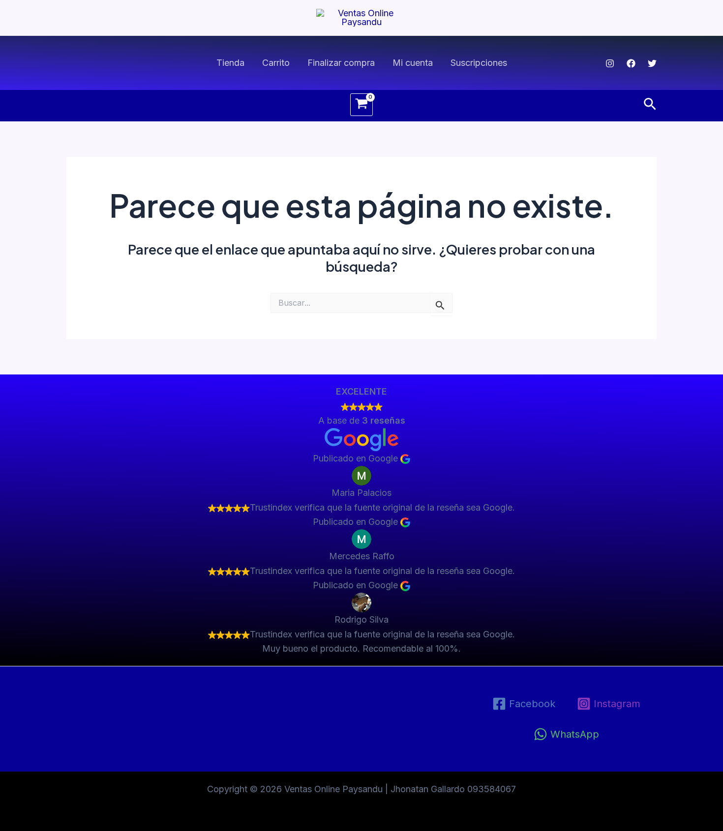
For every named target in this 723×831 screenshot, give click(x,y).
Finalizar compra (341, 62)
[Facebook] (631, 63)
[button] (650, 104)
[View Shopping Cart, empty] (361, 104)
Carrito (276, 62)
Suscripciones (479, 62)
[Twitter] (652, 63)
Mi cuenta (412, 62)
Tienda (230, 62)
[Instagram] (609, 63)
